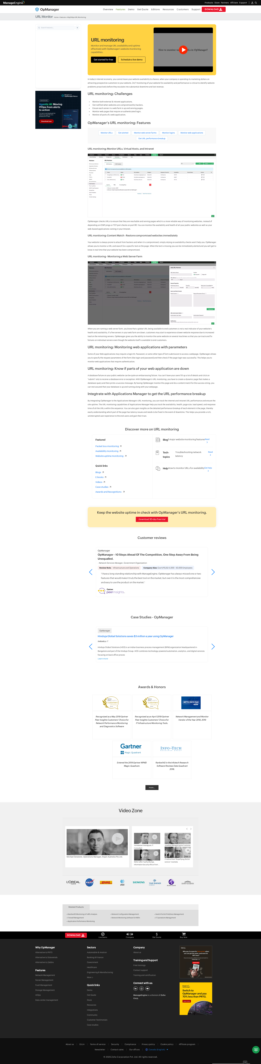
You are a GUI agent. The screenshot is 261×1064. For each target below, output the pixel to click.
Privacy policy (148, 1044)
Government (92, 962)
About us (137, 952)
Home (56, 17)
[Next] (191, 829)
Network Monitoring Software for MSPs (126, 918)
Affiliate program (187, 1044)
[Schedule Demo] (256, 1050)
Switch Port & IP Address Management (170, 914)
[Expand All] (77, 28)
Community (92, 1015)
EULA (82, 1044)
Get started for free (103, 59)
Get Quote (142, 9)
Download (212, 9)
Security (115, 1044)
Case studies (92, 1025)
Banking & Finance (95, 957)
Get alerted (123, 133)
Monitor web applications (192, 133)
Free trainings (139, 965)
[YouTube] (147, 988)
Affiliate (234, 3)
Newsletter (100, 1050)
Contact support (140, 970)
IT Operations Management (166, 918)
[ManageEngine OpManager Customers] (130, 882)
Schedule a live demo (132, 59)
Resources (168, 9)
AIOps (38, 995)
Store (217, 3)
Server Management (44, 980)
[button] (213, 572)
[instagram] (141, 988)
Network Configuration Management (125, 914)
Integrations (92, 1010)
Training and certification (144, 975)
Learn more (103, 659)
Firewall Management (76, 918)
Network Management (45, 975)
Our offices (134, 1050)
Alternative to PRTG (43, 952)
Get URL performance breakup (151, 138)
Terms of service (98, 1044)
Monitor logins (168, 133)
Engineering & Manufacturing (100, 972)
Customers (183, 9)
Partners (225, 3)
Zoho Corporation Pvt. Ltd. (124, 1057)
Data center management (46, 1000)
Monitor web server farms (145, 133)
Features (120, 9)
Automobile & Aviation (97, 952)
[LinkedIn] (135, 988)
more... (152, 787)
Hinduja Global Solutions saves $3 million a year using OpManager (136, 636)
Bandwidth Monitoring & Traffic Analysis (82, 914)
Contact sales (117, 1050)
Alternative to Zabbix (44, 962)
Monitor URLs (107, 133)
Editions (155, 9)
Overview (108, 9)
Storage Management (45, 990)
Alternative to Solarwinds (46, 957)
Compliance (130, 1044)
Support (196, 9)
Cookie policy (167, 1044)
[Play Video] (97, 842)
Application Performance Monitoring (81, 921)
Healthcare (92, 967)
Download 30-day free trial (152, 519)
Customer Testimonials (97, 1020)
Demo (131, 9)
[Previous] (187, 829)
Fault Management (43, 985)
